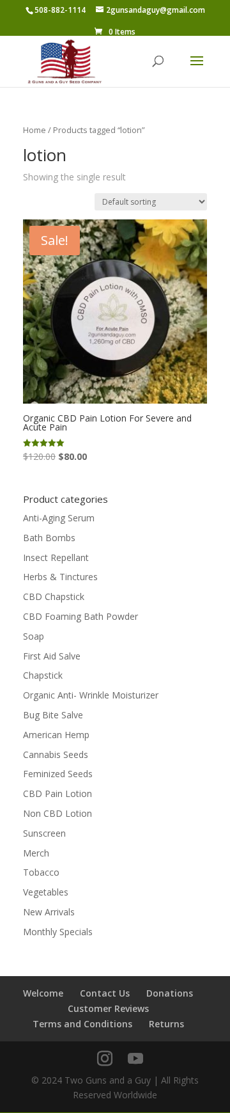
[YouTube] (135, 1059)
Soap (33, 636)
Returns (166, 1024)
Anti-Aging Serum (59, 518)
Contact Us (105, 993)
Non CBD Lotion (57, 813)
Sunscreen (44, 833)
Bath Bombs (49, 538)
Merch (36, 853)
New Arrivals (49, 912)
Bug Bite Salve (53, 715)
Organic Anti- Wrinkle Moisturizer (90, 695)
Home (34, 130)
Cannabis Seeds (55, 754)
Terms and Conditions (82, 1024)
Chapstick (43, 675)
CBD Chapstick (53, 596)
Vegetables (45, 892)
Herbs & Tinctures (60, 577)
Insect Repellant (56, 557)
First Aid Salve (51, 656)
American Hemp (56, 735)
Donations (169, 993)
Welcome (43, 993)
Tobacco (41, 872)
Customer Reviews (108, 1008)
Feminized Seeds (58, 774)
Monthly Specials (58, 932)
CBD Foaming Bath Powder (80, 616)
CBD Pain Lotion (57, 793)
